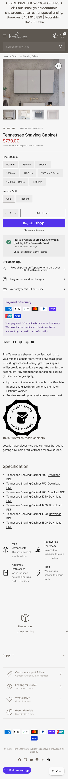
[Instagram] (25, 760)
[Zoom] (58, 66)
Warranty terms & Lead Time (27, 289)
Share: (6, 342)
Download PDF (56, 492)
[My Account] (55, 35)
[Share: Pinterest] (27, 342)
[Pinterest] (37, 760)
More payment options (34, 230)
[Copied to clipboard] (32, 342)
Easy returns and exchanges (27, 279)
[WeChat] (48, 760)
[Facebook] (19, 760)
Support (8, 655)
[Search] (60, 46)
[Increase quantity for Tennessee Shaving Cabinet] (15, 213)
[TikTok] (43, 760)
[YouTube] (31, 760)
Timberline (9, 128)
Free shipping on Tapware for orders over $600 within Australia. (35, 269)
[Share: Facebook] (14, 342)
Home (6, 56)
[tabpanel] (34, 464)
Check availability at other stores (30, 251)
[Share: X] (20, 342)
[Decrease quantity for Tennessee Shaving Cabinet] (5, 213)
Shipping (19, 145)
